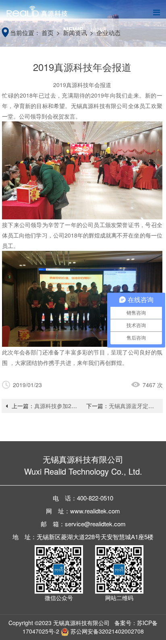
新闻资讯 (75, 32)
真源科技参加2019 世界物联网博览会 (81, 406)
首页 (48, 32)
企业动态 (108, 32)
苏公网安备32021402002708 (106, 631)
